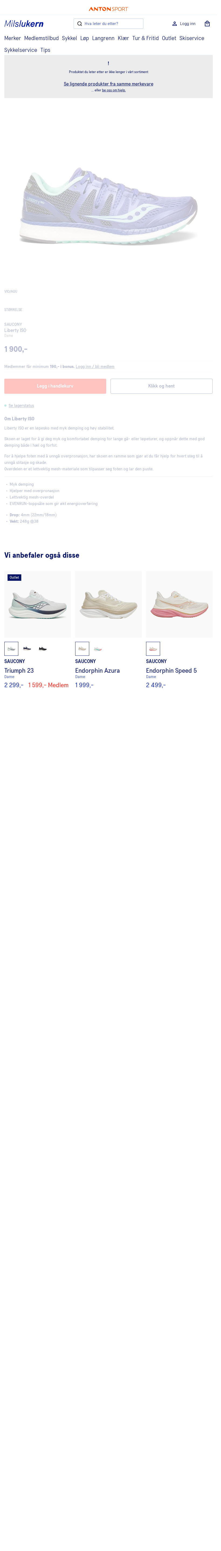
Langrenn (103, 38)
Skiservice (191, 38)
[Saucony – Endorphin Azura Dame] (108, 630)
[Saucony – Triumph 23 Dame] (37, 630)
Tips (45, 50)
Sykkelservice (20, 50)
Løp (84, 38)
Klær (123, 38)
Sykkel (69, 38)
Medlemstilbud (41, 38)
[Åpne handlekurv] (207, 23)
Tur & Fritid (145, 38)
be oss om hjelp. (114, 90)
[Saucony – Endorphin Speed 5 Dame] (179, 630)
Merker (12, 38)
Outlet (169, 38)
